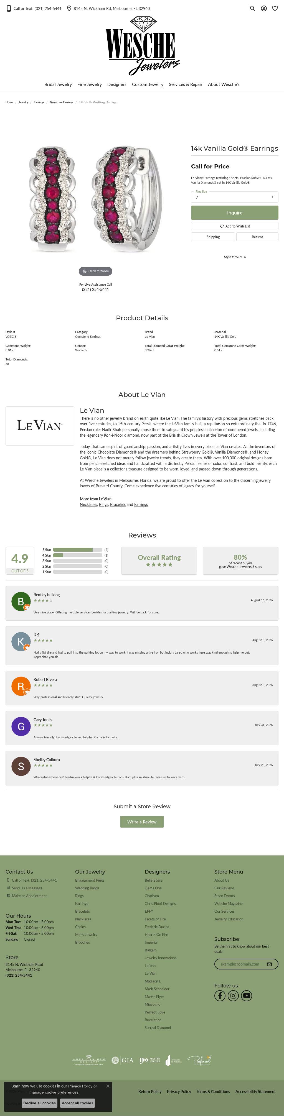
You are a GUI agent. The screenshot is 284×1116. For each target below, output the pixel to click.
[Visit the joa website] (174, 1060)
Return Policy (149, 1091)
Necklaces (88, 504)
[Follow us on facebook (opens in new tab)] (219, 995)
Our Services (224, 911)
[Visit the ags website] (89, 1060)
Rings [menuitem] (79, 895)
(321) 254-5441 (95, 289)
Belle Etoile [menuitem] (154, 880)
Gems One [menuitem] (153, 887)
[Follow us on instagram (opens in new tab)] (233, 995)
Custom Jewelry (147, 84)
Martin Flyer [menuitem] (154, 996)
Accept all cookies (77, 1103)
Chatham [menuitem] (152, 895)
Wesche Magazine (228, 903)
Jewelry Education (228, 919)
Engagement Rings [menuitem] (90, 880)
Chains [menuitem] (80, 926)
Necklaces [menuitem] (83, 919)
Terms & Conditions (213, 1091)
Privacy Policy (179, 1091)
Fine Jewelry (89, 84)
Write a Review (142, 822)
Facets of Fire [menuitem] (155, 919)
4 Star (46, 555)
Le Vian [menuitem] (150, 973)
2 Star (46, 566)
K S (36, 635)
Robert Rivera (45, 679)
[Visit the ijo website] (149, 1060)
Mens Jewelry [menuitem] (86, 934)
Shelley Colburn (47, 759)
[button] (34, 8)
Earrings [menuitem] (81, 903)
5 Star (46, 549)
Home (9, 102)
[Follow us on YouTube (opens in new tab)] (246, 995)
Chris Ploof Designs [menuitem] (160, 903)
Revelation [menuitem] (153, 1019)
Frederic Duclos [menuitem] (157, 926)
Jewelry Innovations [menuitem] (160, 957)
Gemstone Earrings (61, 102)
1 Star (46, 572)
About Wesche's (224, 84)
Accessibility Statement (255, 1091)
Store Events (224, 895)
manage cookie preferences (53, 1092)
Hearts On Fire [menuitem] (156, 934)
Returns (257, 237)
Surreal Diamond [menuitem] (158, 1027)
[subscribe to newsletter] (269, 964)
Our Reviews (224, 887)
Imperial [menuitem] (151, 942)
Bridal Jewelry (58, 84)
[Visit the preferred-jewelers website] (199, 1060)
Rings (103, 504)
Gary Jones (43, 719)
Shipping (213, 237)
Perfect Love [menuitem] (155, 1012)
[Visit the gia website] (122, 1060)
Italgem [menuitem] (151, 950)
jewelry (23, 102)
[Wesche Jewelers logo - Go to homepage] (142, 41)
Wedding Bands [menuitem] (87, 887)
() (106, 549)
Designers (116, 84)
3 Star (46, 561)
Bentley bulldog (47, 594)
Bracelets (118, 504)
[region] (95, 195)
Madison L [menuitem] (153, 981)
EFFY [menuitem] (149, 911)
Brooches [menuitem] (82, 942)
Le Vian (150, 336)
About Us (221, 880)
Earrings (39, 102)
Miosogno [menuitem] (152, 1004)
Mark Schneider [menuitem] (157, 988)
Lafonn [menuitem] (150, 965)
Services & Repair (185, 84)
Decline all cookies (39, 1103)
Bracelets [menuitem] (82, 911)
